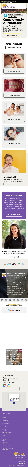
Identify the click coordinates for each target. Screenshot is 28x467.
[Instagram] (22, 463)
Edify (24, 465)
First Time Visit (5, 429)
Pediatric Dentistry (5, 421)
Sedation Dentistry (5, 419)
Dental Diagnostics (5, 420)
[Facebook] (20, 463)
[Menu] (24, 6)
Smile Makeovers (5, 423)
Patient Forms (5, 430)
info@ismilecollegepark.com (7, 448)
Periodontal (4, 417)
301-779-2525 (5, 449)
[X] (24, 463)
